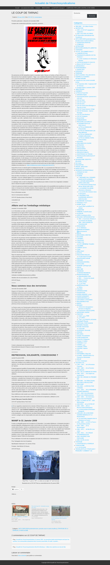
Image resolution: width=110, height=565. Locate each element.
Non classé (78, 163)
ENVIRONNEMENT (80, 67)
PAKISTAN (80, 314)
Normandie (80, 141)
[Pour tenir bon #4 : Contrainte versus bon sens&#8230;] (42, 512)
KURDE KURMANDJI (83, 296)
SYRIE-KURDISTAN (82, 337)
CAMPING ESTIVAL (82, 53)
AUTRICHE (80, 213)
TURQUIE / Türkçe (82, 346)
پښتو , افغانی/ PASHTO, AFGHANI (87, 319)
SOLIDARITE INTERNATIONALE (84, 170)
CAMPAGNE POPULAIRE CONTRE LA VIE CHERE (81, 8)
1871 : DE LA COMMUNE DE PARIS (87, 371)
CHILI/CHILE (80, 240)
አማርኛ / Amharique (82, 361)
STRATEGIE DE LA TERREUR (85, 443)
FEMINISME (78, 73)
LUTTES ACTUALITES (81, 93)
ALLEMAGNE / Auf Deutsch (84, 200)
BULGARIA (80, 236)
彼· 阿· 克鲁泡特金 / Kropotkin (86, 244)
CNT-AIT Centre (81, 102)
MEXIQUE (79, 305)
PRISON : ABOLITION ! (81, 166)
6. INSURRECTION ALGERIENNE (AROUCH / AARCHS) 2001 (85, 197)
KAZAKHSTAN (81, 292)
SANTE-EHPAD (81, 148)
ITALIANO (79, 289)
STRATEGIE (78, 441)
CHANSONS (78, 49)
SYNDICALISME (23, 530)
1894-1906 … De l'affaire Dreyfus (84, 26)
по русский (81, 328)
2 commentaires (37, 17)
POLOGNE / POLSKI (82, 321)
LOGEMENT (78, 91)
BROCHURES (46, 8)
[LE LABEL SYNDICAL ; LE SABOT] (21, 510)
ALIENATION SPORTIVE (83, 42)
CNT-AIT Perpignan (82, 116)
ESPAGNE (80, 260)
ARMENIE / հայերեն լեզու (84, 211)
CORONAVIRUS (79, 66)
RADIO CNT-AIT (79, 168)
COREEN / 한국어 (82, 247)
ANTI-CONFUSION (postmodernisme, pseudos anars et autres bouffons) (37, 528)
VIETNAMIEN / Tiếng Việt (84, 353)
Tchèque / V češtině (82, 341)
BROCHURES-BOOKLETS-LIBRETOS (86, 48)
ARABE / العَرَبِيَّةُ (81, 204)
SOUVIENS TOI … (80, 362)
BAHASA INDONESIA (84, 272)
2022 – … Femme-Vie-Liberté (86, 278)
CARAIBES (80, 238)
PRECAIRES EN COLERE (84, 143)
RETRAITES (80, 145)
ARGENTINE (80, 209)
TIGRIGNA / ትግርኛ (82, 343)
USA (78, 350)
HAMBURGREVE (82, 120)
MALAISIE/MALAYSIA (83, 301)
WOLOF (79, 359)
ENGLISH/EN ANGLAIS (83, 254)
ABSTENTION (79, 28)
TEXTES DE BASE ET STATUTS (86, 62)
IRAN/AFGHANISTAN (83, 274)
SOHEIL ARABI (82, 281)
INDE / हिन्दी (80, 269)
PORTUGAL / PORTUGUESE (85, 323)
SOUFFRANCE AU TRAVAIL (85, 154)
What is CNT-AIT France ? (84, 64)
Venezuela (80, 352)
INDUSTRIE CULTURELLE (84, 121)
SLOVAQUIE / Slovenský (83, 330)
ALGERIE (79, 175)
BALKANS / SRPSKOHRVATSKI (86, 217)
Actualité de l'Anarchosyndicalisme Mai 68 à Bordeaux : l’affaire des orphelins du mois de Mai (41, 547)
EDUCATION (80, 118)
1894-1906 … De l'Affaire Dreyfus (86, 380)
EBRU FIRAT (80, 251)
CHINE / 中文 (80, 242)
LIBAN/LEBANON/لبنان (83, 298)
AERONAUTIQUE (82, 94)
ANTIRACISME (79, 46)
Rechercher (77, 13)
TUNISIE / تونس (81, 344)
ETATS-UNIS (80, 263)
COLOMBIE (80, 245)
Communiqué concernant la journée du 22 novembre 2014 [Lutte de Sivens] (60, 518)
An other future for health (84, 256)
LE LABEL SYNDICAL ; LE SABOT (20, 516)
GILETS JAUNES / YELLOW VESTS (85, 75)
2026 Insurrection (83, 280)
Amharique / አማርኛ (82, 202)
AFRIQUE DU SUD (82, 172)
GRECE (79, 267)
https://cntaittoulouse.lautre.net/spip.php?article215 (40, 165)
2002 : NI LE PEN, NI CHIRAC (85, 33)
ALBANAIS (80, 174)
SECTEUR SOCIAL (82, 150)
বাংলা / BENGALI (82, 227)
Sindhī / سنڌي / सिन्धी (83, 316)
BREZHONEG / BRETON (84, 235)
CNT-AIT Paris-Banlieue (83, 114)
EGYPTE (79, 253)
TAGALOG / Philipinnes (83, 339)
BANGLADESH (81, 226)
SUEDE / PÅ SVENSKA (83, 335)
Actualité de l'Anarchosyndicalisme (55, 3)
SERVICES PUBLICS (83, 152)
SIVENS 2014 (80, 69)
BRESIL (79, 233)
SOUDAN (79, 332)
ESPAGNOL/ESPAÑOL (83, 262)
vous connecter (22, 555)
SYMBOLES (80, 44)
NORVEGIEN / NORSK (83, 312)
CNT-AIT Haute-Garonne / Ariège (86, 109)
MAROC (79, 303)
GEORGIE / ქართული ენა (84, 265)
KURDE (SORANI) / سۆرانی (84, 294)
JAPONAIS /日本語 (82, 290)
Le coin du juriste (81, 447)
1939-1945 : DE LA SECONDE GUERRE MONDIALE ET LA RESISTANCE (85, 414)
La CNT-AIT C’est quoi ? (58, 8)
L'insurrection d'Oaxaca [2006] (86, 310)
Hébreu (80, 287)
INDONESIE (80, 271)
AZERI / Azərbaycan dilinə (84, 215)
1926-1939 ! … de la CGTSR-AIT (86, 404)
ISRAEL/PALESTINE (82, 285)
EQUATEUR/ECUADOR (83, 258)
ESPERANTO (79, 71)
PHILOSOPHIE (79, 165)
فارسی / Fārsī (82, 283)
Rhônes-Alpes (81, 147)
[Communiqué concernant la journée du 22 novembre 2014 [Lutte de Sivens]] (61, 510)
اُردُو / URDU (81, 317)
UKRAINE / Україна (82, 348)
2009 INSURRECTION (84, 276)
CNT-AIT (30, 17)
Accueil (17, 8)
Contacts (38, 8)
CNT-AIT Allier (81, 100)
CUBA (78, 249)
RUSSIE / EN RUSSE (83, 326)
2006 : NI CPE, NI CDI (83, 440)
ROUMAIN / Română (82, 325)
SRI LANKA (80, 334)
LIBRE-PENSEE (79, 89)
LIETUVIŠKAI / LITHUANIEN (84, 299)
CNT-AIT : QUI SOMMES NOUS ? (84, 51)
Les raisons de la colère (27, 8)
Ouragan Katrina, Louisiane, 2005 (86, 87)
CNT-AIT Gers (80, 103)
